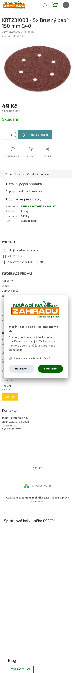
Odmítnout (15, 350)
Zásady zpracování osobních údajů (32, 358)
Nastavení (21, 369)
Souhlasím (50, 369)
